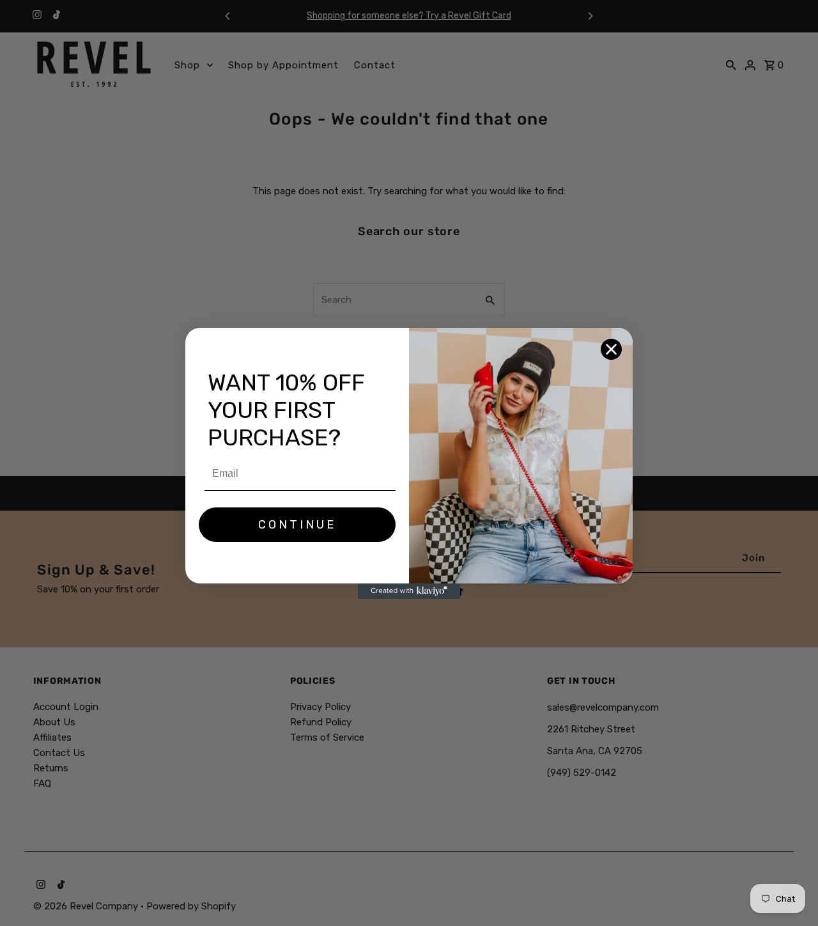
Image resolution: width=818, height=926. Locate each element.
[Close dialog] (611, 349)
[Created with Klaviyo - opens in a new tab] (409, 591)
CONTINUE (297, 525)
